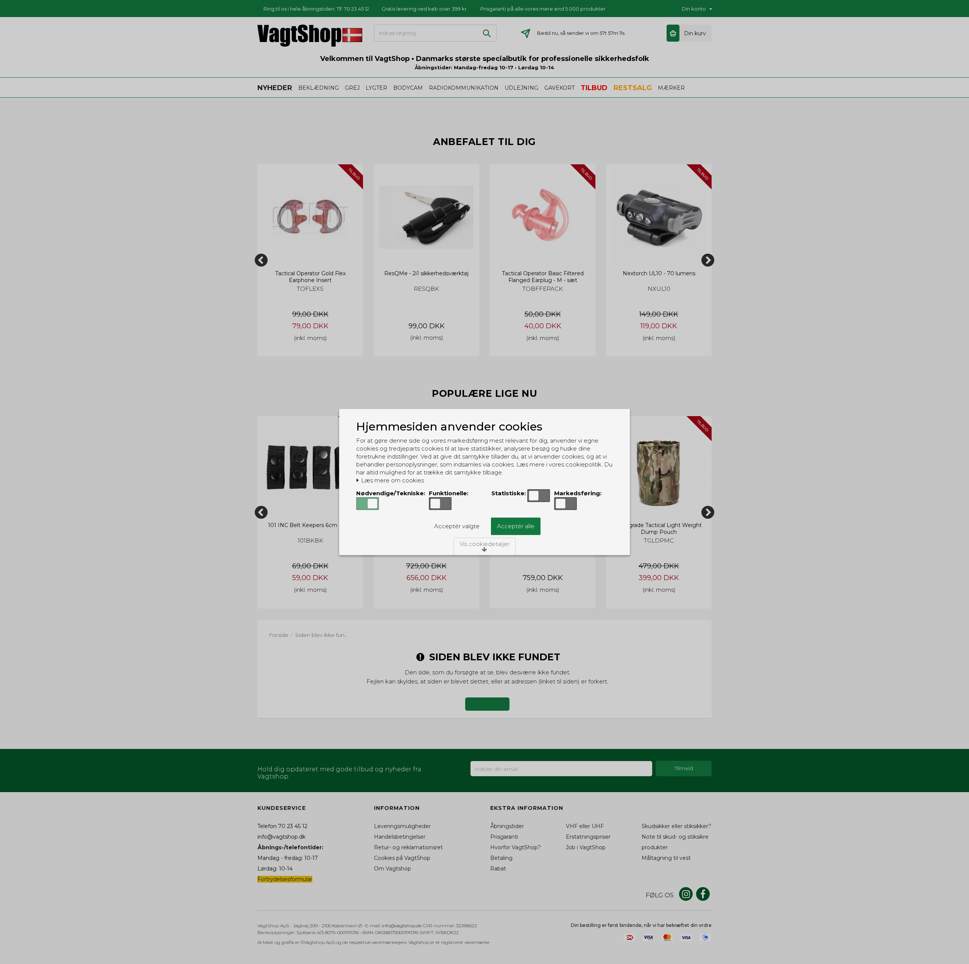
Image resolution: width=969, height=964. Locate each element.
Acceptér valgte (457, 526)
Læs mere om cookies (392, 480)
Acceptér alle (515, 526)
